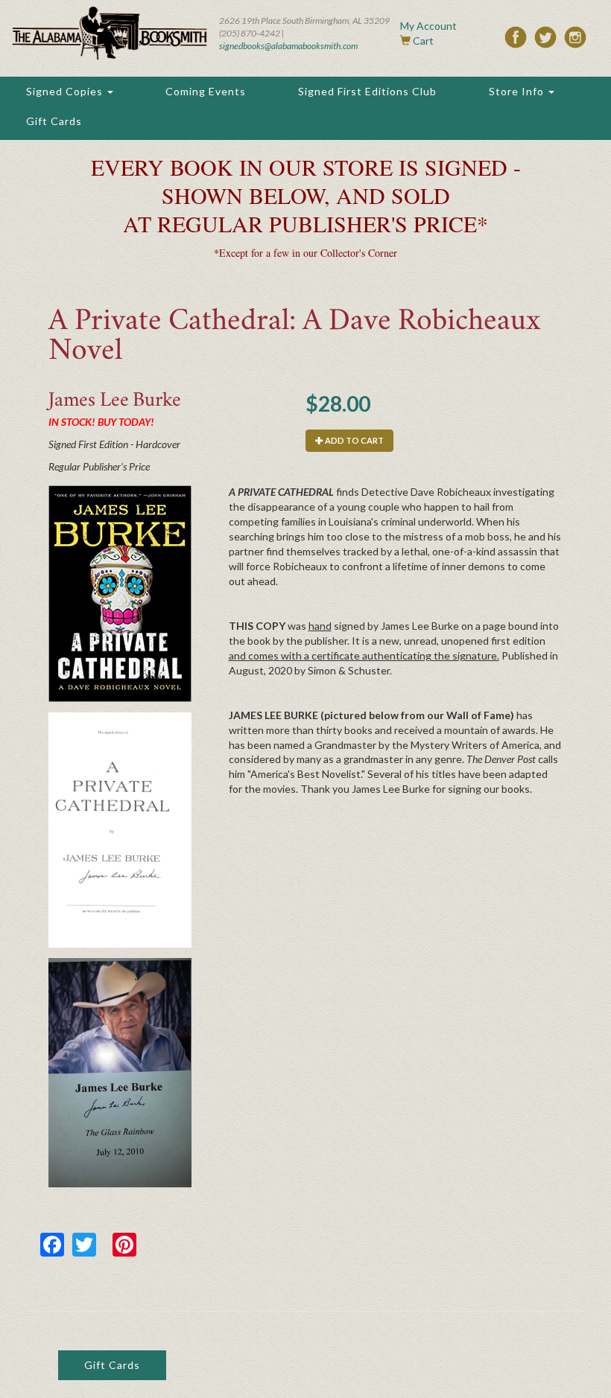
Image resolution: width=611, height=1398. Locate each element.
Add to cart (353, 440)
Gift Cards (54, 121)
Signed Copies (66, 91)
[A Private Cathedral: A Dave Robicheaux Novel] (119, 593)
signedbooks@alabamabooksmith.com (288, 45)
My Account (428, 25)
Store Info (518, 91)
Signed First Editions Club (367, 91)
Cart (423, 40)
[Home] (109, 33)
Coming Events (205, 91)
